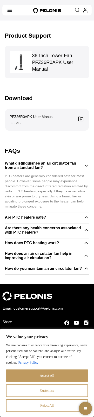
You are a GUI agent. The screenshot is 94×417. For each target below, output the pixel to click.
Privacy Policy (28, 362)
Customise (47, 390)
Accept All (47, 375)
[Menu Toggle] (9, 10)
